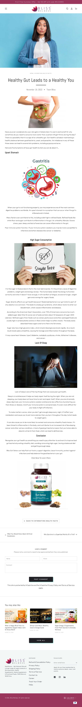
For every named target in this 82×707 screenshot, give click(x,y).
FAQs (31, 685)
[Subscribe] (76, 662)
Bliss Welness (14, 698)
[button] (67, 8)
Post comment (41, 579)
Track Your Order (35, 682)
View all (41, 640)
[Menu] (6, 8)
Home (31, 73)
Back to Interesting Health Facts (42, 521)
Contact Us (33, 675)
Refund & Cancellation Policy (39, 662)
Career (31, 678)
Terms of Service (68, 585)
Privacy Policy (53, 585)
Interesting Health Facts (43, 73)
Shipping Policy (34, 669)
